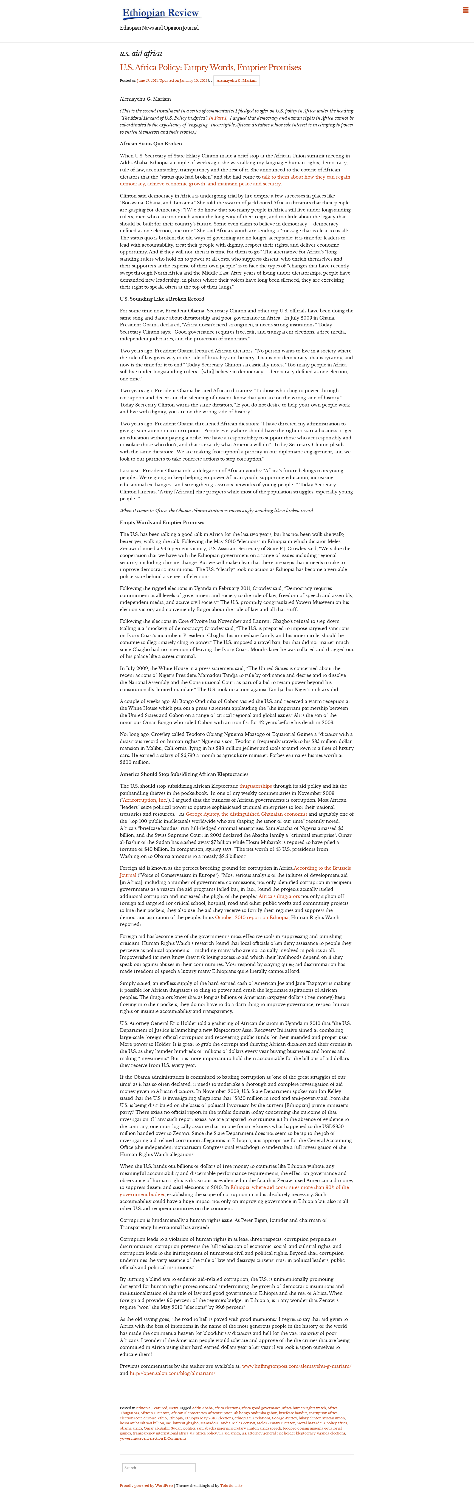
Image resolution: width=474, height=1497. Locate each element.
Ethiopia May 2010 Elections (209, 1418)
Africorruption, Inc (144, 800)
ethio (162, 1418)
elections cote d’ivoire (138, 1418)
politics (189, 1428)
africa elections (227, 1408)
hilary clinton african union (322, 1418)
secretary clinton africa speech (255, 1428)
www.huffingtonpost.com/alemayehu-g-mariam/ (296, 1366)
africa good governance (261, 1408)
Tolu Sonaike (231, 1486)
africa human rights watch (304, 1408)
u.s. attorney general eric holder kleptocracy (278, 1433)
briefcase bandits (293, 1413)
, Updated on (172, 80)
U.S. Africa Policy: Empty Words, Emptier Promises (210, 67)
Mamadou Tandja (215, 1423)
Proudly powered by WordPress (146, 1486)
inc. (168, 1423)
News (173, 1408)
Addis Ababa (202, 1408)
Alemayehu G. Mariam (236, 80)
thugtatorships (255, 786)
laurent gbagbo (186, 1423)
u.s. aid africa (229, 1433)
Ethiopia (143, 1408)
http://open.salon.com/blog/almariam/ (172, 1373)
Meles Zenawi (243, 1423)
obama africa (131, 1428)
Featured (159, 1408)
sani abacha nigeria (213, 1428)
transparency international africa (160, 1433)
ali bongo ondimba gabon (255, 1413)
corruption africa (323, 1413)
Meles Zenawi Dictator (276, 1423)
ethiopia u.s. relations (252, 1418)
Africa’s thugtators (280, 896)
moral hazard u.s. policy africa (322, 1423)
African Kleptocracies (189, 1413)
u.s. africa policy (203, 1433)
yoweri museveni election (141, 1438)
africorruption (220, 1413)
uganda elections (331, 1433)
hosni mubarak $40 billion (142, 1423)
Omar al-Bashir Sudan (163, 1428)
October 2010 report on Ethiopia (252, 917)
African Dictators (154, 1413)
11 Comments (175, 1438)
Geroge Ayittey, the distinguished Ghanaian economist (246, 814)
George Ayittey (284, 1418)
